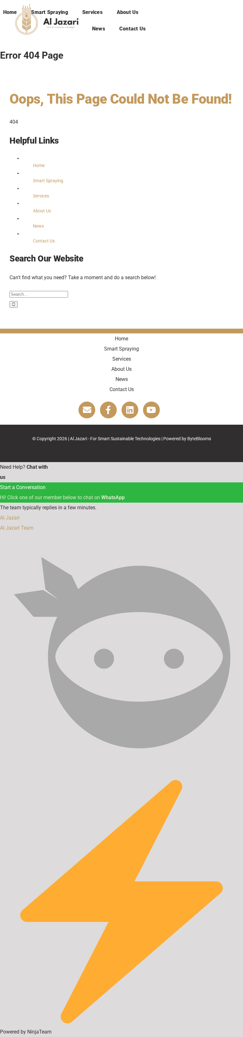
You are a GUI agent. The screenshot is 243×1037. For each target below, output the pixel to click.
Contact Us (44, 240)
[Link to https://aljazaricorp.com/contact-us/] (86, 410)
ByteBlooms (199, 438)
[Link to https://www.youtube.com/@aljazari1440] (151, 410)
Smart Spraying (48, 180)
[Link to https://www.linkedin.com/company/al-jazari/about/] (130, 410)
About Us (42, 210)
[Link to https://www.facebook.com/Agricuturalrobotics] (108, 410)
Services (41, 195)
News (38, 226)
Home (39, 165)
